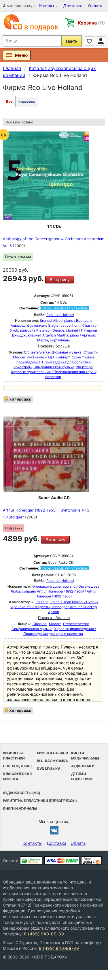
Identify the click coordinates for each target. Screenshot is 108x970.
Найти (71, 41)
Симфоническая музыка (53, 367)
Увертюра (84, 367)
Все (9, 101)
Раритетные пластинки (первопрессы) (40, 800)
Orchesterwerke (37, 352)
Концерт (63, 357)
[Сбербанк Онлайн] (31, 860)
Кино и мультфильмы (85, 755)
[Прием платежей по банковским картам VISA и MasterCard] (61, 860)
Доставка (72, 5)
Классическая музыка (17, 776)
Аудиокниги (82, 766)
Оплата (95, 5)
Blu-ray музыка (52, 761)
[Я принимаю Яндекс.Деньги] (91, 860)
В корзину (60, 279)
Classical (40, 624)
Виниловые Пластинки (14, 755)
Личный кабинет (100, 41)
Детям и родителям (81, 776)
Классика (26, 102)
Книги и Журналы (20, 808)
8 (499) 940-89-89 (44, 933)
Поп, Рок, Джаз (17, 766)
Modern (55, 624)
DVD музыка (48, 768)
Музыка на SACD (52, 753)
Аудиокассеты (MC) (21, 793)
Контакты (48, 5)
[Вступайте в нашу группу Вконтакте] (54, 830)
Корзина (91, 23)
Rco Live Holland (60, 315)
